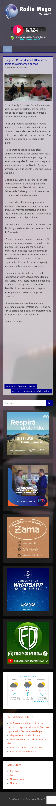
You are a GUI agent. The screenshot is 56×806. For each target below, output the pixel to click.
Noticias (14, 783)
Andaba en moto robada (23, 751)
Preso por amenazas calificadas (26, 747)
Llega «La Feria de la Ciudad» (25, 735)
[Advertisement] (28, 355)
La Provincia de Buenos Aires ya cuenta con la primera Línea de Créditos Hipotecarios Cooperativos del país (28, 727)
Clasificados (16, 771)
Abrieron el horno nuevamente (21, 386)
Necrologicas (17, 779)
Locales (14, 775)
